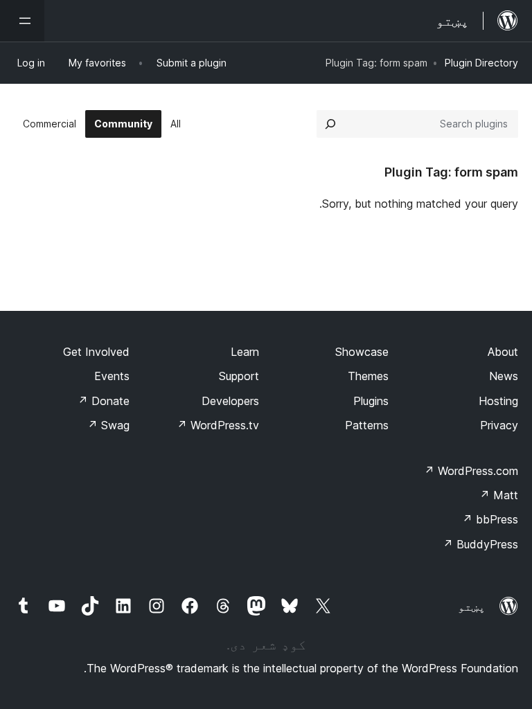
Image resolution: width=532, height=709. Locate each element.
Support (239, 376)
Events (112, 376)
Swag (108, 425)
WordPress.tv (218, 425)
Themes (368, 376)
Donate (104, 401)
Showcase (362, 352)
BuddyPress (480, 544)
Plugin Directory (481, 63)
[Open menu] (22, 21)
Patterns (367, 425)
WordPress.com (471, 471)
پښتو (472, 606)
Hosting (498, 401)
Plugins (371, 401)
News (503, 376)
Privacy (499, 425)
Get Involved (96, 352)
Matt (498, 495)
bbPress (490, 519)
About (503, 352)
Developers (230, 401)
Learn (245, 352)
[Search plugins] (330, 124)
